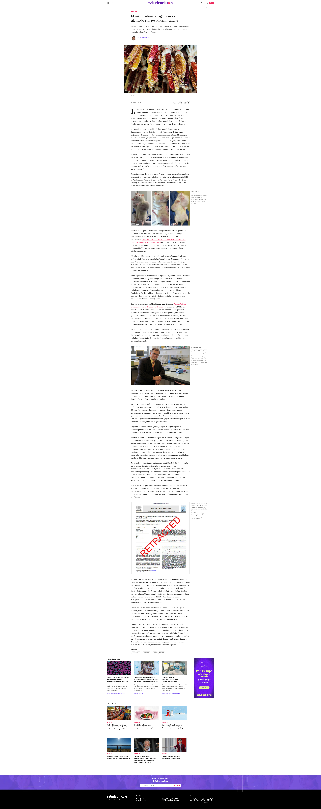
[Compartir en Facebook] (178, 102)
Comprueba (134, 11)
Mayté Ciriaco (144, 38)
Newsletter (204, 3)
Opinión (164, 753)
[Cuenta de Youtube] (208, 799)
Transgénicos (146, 652)
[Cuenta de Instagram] (201, 799)
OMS (133, 652)
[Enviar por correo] (188, 102)
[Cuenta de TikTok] (204, 799)
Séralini (155, 652)
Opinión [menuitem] (186, 7)
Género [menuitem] (168, 7)
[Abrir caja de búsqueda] (112, 3)
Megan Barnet (121, 693)
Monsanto (162, 652)
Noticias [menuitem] (113, 7)
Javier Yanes (140, 693)
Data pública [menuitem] (177, 7)
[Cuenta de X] (194, 799)
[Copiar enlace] (174, 102)
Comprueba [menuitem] (159, 7)
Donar (211, 3)
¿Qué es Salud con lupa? (113, 800)
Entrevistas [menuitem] (196, 7)
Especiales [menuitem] (206, 7)
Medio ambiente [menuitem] (136, 7)
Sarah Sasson (113, 693)
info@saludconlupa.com (144, 799)
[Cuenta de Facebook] (174, 799)
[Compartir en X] (181, 102)
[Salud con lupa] (160, 2)
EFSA (138, 652)
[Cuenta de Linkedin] (211, 799)
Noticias (109, 722)
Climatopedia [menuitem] (123, 7)
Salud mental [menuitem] (148, 7)
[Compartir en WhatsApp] (185, 102)
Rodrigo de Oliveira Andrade (172, 693)
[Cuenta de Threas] (197, 799)
